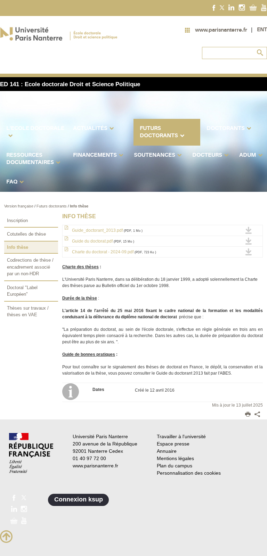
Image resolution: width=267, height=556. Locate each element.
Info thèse (79, 206)
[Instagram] (241, 7)
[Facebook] (214, 7)
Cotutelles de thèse (26, 234)
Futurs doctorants (52, 206)
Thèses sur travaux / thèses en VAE (28, 311)
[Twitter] (222, 7)
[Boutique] (253, 7)
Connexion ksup (78, 499)
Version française (19, 206)
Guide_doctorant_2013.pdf (107, 230)
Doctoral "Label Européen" (22, 291)
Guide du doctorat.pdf (102, 241)
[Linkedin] (231, 7)
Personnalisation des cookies (189, 473)
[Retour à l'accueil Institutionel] (31, 453)
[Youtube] (263, 7)
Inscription (17, 220)
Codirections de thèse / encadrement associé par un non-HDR (30, 266)
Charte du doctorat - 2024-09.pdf (113, 252)
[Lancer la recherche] (260, 52)
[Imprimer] (248, 415)
